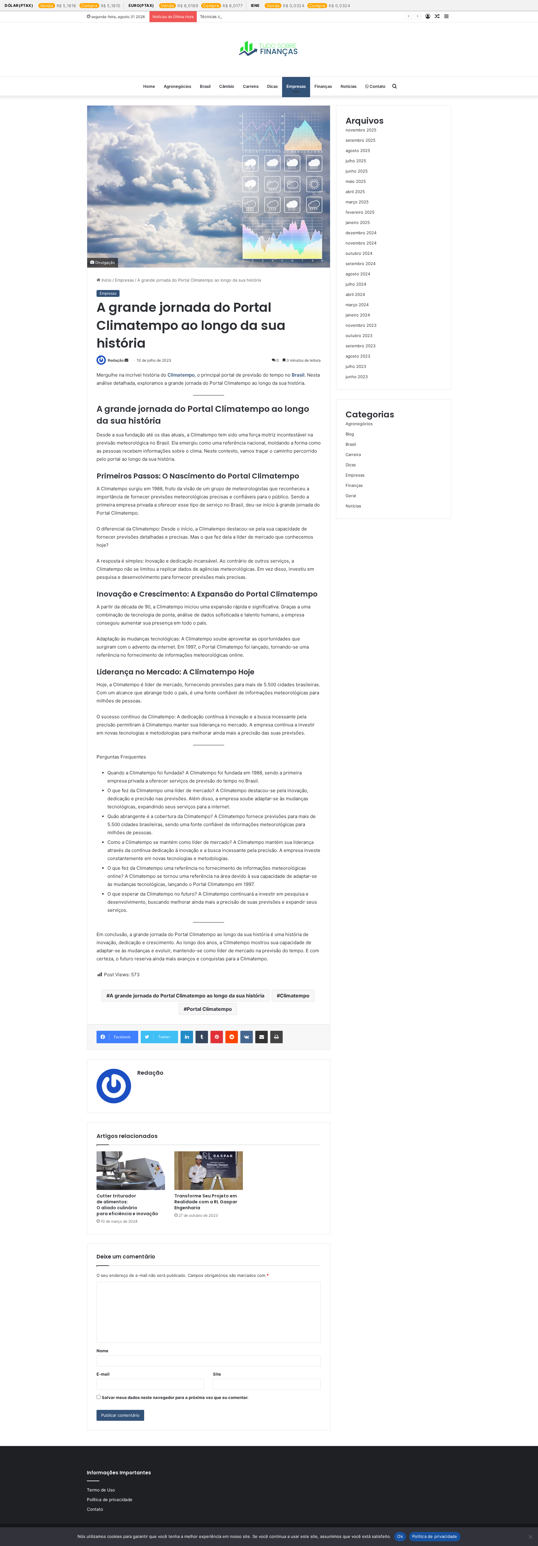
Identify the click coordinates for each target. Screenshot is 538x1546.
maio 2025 (356, 181)
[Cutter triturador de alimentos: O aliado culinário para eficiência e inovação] (131, 1170)
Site (217, 1374)
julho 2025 (356, 160)
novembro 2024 (361, 242)
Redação (116, 360)
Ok (400, 1536)
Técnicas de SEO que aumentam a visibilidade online (250, 16)
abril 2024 (355, 294)
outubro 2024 (359, 253)
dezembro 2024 (361, 232)
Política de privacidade (109, 1499)
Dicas (272, 86)
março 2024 (357, 304)
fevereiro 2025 (360, 212)
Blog (350, 433)
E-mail (103, 1374)
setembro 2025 (360, 140)
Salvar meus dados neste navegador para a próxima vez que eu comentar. (175, 1397)
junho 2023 (357, 376)
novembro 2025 (361, 129)
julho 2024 (356, 284)
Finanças (323, 86)
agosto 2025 (358, 150)
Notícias (348, 86)
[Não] (530, 1537)
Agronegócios (177, 86)
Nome (102, 1350)
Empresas (296, 86)
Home (149, 86)
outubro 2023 (359, 335)
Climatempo (181, 375)
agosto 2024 (358, 273)
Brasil (205, 86)
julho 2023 (356, 366)
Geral (351, 495)
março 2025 (357, 201)
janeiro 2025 (358, 222)
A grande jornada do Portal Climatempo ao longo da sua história (187, 995)
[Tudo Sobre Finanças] (269, 49)
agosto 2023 (358, 356)
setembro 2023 (360, 345)
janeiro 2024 (358, 314)
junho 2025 (357, 171)
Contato (377, 86)
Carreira (250, 86)
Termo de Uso (101, 1489)
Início (105, 280)
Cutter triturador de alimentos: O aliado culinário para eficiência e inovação (127, 1205)
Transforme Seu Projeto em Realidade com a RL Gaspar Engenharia (205, 1202)
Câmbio (226, 86)
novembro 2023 (361, 325)
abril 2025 (355, 191)
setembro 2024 (360, 263)
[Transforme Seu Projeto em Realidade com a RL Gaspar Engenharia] (208, 1170)
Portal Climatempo (209, 1009)
